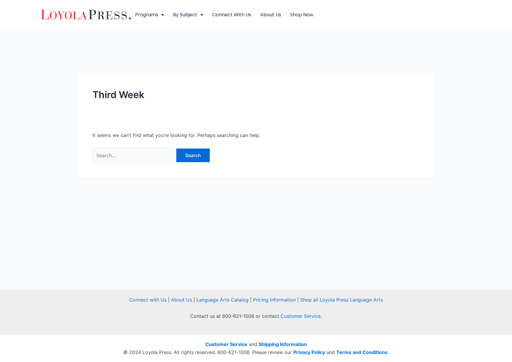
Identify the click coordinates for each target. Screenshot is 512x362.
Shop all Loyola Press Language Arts (341, 300)
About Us (270, 14)
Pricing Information (274, 300)
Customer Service (301, 316)
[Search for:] (134, 155)
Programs (146, 14)
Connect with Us (231, 14)
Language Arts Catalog (222, 300)
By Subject (185, 14)
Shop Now (301, 14)
